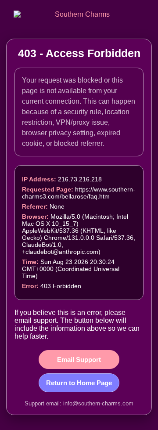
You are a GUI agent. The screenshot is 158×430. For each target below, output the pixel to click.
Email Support (79, 359)
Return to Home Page (79, 383)
